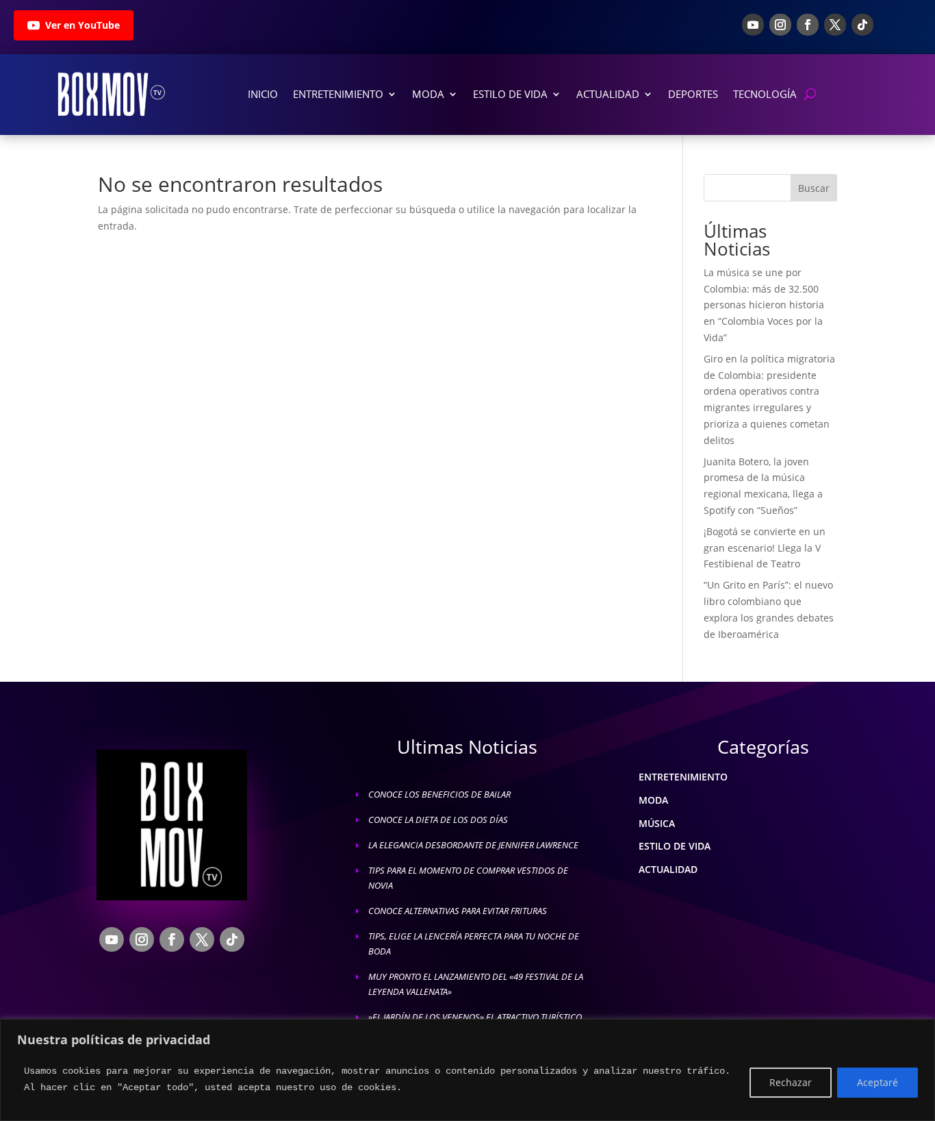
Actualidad (607, 94)
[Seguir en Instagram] (780, 25)
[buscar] (810, 94)
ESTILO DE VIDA (674, 845)
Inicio (263, 94)
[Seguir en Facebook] (808, 25)
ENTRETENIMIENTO (683, 776)
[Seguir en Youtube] (753, 25)
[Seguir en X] (835, 25)
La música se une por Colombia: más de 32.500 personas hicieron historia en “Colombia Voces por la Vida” (764, 305)
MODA (653, 799)
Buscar (814, 188)
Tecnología (765, 94)
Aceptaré (877, 1082)
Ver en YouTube (82, 25)
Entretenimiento (338, 94)
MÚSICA (657, 823)
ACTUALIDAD (668, 869)
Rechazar (790, 1082)
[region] (467, 1070)
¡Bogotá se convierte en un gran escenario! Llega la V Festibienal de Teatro (764, 548)
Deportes (693, 94)
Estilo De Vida (510, 94)
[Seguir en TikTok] (862, 25)
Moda (428, 94)
